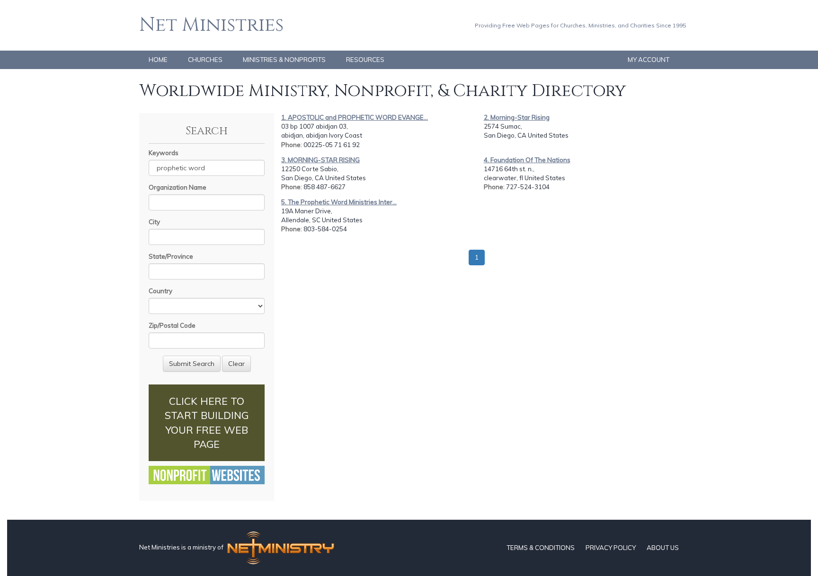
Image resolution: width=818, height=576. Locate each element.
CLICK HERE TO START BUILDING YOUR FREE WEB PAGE (207, 422)
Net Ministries (211, 25)
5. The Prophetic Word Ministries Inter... (339, 202)
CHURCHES (205, 59)
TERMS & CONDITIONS (541, 547)
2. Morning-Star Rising (517, 117)
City (154, 222)
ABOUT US (663, 547)
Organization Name (177, 187)
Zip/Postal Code (172, 325)
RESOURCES (365, 59)
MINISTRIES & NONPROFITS (284, 59)
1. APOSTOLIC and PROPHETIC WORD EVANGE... (354, 117)
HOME (158, 59)
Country (160, 291)
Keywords (163, 153)
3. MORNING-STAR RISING (320, 160)
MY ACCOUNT (648, 59)
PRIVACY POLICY (611, 547)
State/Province (171, 256)
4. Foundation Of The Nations (527, 160)
